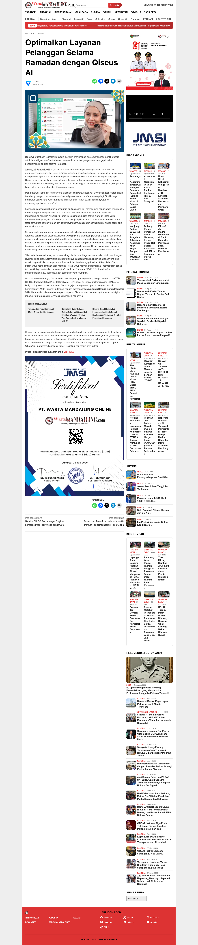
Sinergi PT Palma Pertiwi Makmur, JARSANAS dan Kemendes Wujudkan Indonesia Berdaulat (154, 719)
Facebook (108, 917)
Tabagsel (134, 171)
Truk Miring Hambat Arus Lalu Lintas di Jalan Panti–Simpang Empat (163, 568)
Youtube (153, 922)
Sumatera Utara (148, 354)
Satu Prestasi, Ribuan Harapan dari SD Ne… (153, 512)
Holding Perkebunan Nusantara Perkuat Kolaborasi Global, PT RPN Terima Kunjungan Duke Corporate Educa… (135, 435)
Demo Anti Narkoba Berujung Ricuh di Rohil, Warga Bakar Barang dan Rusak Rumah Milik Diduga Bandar (154, 811)
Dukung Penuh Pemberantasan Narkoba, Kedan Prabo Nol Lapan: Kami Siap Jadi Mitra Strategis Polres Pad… (149, 243)
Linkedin (130, 922)
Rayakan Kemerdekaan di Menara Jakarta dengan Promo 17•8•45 (149, 371)
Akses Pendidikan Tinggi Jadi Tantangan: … (153, 488)
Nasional (141, 698)
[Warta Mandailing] (49, 5)
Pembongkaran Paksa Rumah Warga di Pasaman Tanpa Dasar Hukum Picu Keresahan (121, 25)
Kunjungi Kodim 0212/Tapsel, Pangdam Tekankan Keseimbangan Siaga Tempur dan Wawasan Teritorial (135, 243)
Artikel (140, 472)
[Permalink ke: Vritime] (28, 83)
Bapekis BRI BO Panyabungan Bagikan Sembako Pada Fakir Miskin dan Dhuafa (45, 521)
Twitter (130, 917)
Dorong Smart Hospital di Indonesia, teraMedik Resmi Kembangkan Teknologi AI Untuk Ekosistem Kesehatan (107, 314)
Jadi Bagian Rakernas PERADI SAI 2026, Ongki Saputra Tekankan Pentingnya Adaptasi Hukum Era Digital (153, 781)
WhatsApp (154, 917)
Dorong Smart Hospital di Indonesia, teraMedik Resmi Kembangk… (152, 308)
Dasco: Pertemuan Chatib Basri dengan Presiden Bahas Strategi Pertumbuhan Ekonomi (154, 766)
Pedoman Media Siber (59, 922)
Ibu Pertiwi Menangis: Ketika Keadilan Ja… (152, 523)
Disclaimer (30, 922)
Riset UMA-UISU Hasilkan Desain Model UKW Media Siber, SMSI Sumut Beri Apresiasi (135, 382)
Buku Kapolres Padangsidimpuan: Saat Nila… (153, 476)
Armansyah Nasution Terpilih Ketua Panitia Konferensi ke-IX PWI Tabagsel (149, 189)
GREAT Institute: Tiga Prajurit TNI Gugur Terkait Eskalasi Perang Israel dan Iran (153, 826)
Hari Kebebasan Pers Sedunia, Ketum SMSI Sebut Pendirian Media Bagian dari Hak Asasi (153, 796)
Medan (133, 360)
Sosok (129, 685)
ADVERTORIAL (142, 712)
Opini (139, 507)
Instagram (108, 922)
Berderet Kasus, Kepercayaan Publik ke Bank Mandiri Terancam (153, 704)
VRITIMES (69, 352)
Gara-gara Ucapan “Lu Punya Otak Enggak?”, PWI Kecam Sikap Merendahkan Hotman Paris (153, 735)
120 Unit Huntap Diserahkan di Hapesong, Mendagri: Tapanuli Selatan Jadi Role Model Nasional (153, 880)
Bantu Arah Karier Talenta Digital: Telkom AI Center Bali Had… (153, 294)
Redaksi (76, 917)
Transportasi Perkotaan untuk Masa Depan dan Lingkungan (41, 311)
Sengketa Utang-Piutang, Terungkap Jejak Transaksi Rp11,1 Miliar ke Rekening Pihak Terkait (154, 751)
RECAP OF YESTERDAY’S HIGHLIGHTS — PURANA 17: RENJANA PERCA (163, 374)
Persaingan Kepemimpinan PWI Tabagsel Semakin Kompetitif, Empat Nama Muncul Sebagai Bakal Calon (135, 193)
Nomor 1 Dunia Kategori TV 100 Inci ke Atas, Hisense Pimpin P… (154, 334)
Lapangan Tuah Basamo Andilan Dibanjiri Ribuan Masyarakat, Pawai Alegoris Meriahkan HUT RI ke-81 (135, 573)
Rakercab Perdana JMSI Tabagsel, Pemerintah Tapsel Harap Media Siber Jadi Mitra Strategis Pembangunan (163, 435)
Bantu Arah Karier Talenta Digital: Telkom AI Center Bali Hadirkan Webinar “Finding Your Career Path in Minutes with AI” (74, 315)
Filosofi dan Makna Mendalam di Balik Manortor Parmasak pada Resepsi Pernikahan (163, 240)
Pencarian (115, 5)
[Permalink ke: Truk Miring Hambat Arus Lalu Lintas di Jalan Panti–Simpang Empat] (164, 545)
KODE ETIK (53, 917)
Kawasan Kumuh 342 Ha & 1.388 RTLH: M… (151, 500)
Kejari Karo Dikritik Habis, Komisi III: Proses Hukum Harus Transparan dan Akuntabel (154, 839)
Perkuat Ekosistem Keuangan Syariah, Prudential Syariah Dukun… (153, 321)
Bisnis (140, 277)
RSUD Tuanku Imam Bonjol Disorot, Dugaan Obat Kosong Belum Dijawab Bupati (162, 621)
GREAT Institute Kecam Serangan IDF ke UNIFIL (150, 852)
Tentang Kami (32, 917)
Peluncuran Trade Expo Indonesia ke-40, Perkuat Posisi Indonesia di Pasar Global (104, 521)
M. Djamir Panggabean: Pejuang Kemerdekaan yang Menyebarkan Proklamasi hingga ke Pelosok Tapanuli (147, 690)
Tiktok (106, 927)
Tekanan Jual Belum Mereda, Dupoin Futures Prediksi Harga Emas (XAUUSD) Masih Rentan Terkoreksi (149, 436)
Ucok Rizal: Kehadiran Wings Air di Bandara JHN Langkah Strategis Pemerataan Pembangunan (163, 193)
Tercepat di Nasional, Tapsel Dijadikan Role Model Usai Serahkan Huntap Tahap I (152, 865)
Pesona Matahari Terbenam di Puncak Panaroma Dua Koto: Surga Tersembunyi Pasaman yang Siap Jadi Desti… (149, 624)
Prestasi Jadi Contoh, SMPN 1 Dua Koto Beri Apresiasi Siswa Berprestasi (135, 620)
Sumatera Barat (134, 551)
